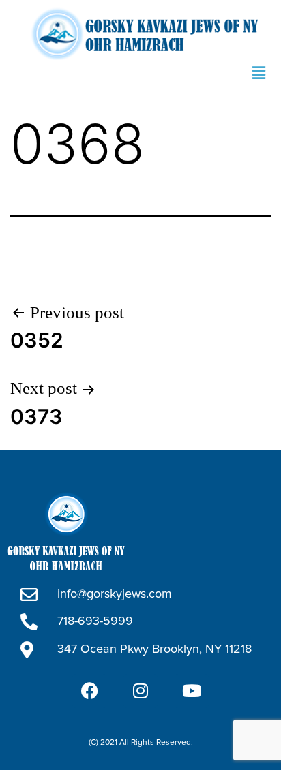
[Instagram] (140, 691)
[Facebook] (89, 691)
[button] (259, 73)
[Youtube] (192, 691)
